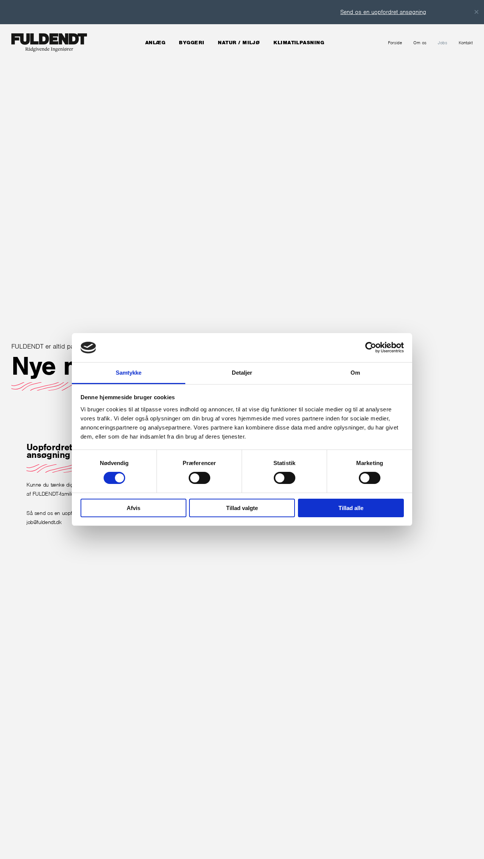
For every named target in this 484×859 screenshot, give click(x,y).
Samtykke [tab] (129, 372)
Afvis (133, 508)
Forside (395, 43)
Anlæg (155, 42)
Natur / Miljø (239, 42)
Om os (420, 43)
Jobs (442, 43)
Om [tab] (355, 372)
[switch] (199, 478)
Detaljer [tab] (242, 372)
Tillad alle (350, 508)
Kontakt (466, 43)
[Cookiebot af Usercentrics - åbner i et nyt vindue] (371, 347)
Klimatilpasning (298, 42)
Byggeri (191, 42)
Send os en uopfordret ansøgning (376, 12)
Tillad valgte (242, 508)
